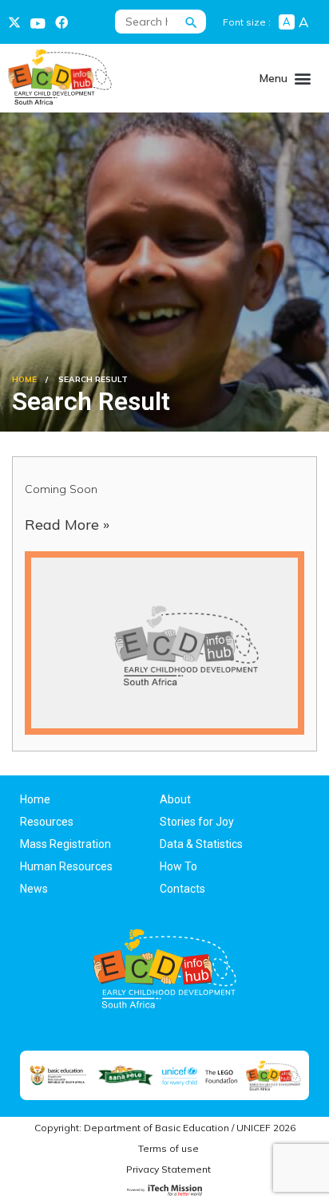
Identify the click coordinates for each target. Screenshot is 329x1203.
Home (24, 379)
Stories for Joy (197, 821)
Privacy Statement (168, 1169)
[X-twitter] (14, 22)
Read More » (67, 524)
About (175, 799)
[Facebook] (61, 22)
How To (178, 866)
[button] (302, 78)
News (34, 888)
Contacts (182, 888)
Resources (46, 821)
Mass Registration (65, 844)
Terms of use (168, 1148)
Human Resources (66, 866)
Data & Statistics (201, 844)
